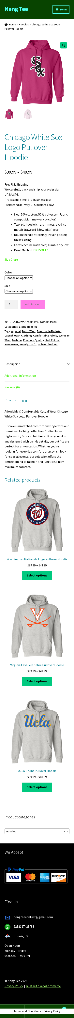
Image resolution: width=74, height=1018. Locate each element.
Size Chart (11, 259)
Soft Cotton (52, 340)
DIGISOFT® (40, 250)
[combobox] (37, 831)
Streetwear (11, 344)
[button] (63, 45)
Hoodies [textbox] (36, 831)
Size (7, 286)
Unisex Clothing (47, 344)
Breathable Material (49, 331)
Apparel (16, 331)
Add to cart (33, 304)
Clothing (26, 335)
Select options (37, 575)
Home (12, 24)
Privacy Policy (14, 986)
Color (8, 272)
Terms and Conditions (27, 1011)
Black (22, 326)
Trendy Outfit (28, 344)
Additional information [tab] (20, 375)
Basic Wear (29, 331)
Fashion (17, 340)
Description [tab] (12, 364)
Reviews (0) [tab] (12, 387)
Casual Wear (12, 335)
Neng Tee (16, 9)
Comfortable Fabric (45, 335)
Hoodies (24, 24)
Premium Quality (33, 340)
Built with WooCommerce (43, 986)
